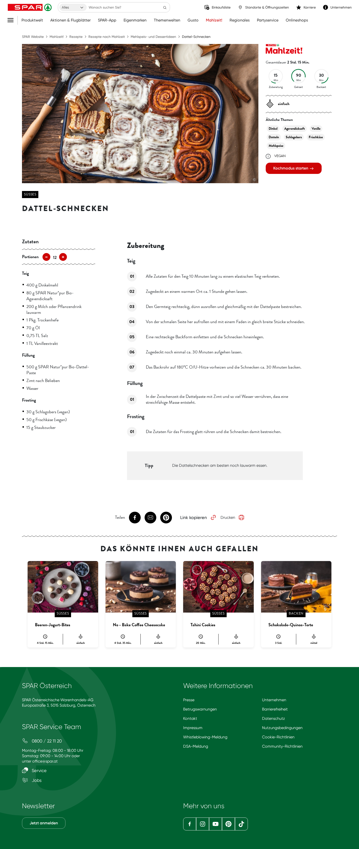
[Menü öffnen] (12, 20)
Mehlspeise (276, 145)
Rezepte (76, 37)
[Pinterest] (228, 823)
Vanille (316, 128)
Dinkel (273, 128)
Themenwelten (167, 20)
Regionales (240, 20)
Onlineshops (297, 20)
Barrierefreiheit (275, 709)
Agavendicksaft (294, 128)
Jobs (36, 780)
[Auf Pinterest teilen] (166, 517)
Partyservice (267, 20)
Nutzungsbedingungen (282, 727)
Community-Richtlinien (282, 746)
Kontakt (190, 718)
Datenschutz (273, 718)
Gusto (193, 20)
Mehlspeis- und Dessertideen (153, 37)
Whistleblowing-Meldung (205, 737)
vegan (280, 156)
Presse (188, 700)
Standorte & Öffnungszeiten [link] (267, 7)
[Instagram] (202, 823)
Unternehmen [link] (341, 7)
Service (39, 770)
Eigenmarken (135, 20)
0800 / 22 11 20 (46, 740)
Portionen (30, 257)
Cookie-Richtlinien (278, 737)
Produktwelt (32, 20)
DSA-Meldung (195, 746)
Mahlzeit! (214, 20)
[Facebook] (189, 823)
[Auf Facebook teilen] (135, 517)
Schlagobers (294, 137)
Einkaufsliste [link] (221, 7)
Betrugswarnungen (200, 709)
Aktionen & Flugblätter (70, 20)
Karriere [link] (310, 7)
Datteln (274, 137)
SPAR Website (33, 37)
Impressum (192, 727)
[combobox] (73, 7)
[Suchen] (164, 7)
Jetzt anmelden (44, 823)
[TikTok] (241, 823)
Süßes (30, 194)
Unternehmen (274, 700)
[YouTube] (215, 823)
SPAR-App (107, 20)
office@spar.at (45, 761)
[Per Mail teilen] (150, 517)
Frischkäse (316, 137)
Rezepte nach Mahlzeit (106, 37)
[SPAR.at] (30, 7)
